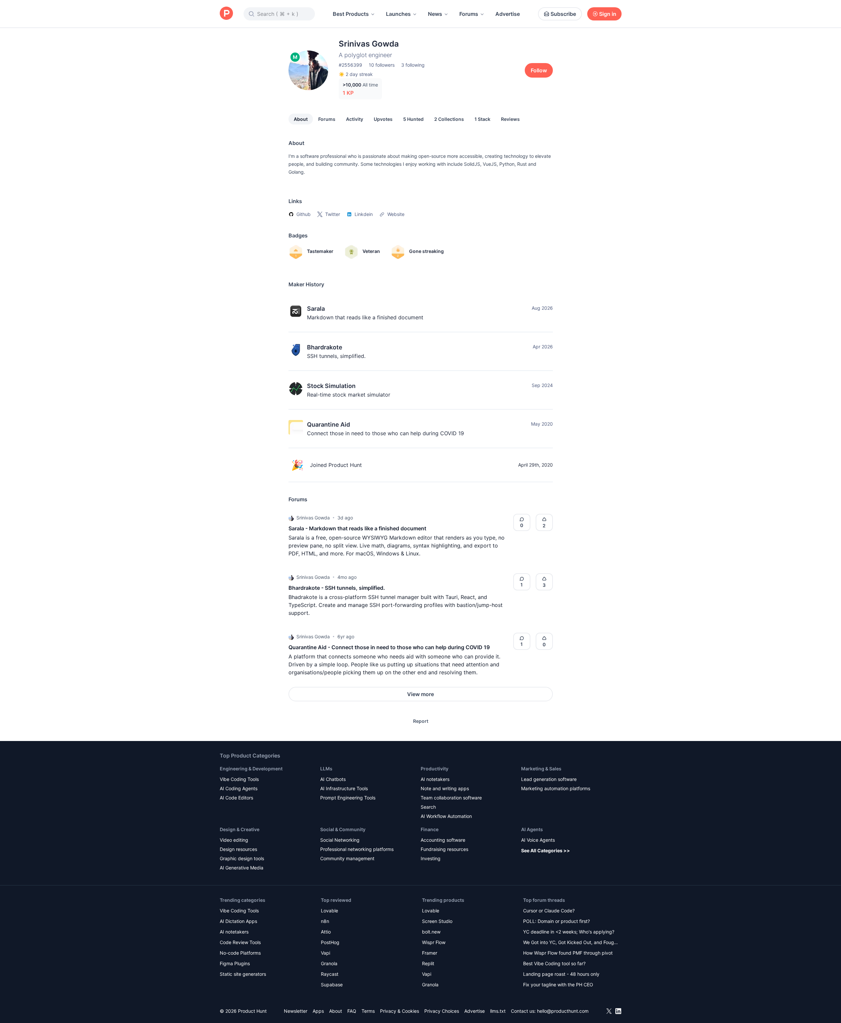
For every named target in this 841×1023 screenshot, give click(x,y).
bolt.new (431, 932)
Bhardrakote (324, 347)
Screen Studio (437, 921)
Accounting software (443, 840)
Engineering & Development (251, 768)
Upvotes (383, 119)
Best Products (351, 14)
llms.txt (498, 1011)
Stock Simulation (331, 385)
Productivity (434, 768)
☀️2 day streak (356, 74)
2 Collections (449, 119)
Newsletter (295, 1011)
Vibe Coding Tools (239, 779)
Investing (430, 858)
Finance (430, 829)
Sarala (316, 308)
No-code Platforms (240, 953)
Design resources (238, 849)
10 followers (382, 65)
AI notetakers (435, 779)
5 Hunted (413, 119)
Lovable (329, 910)
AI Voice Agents (538, 840)
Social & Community (342, 829)
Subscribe (563, 14)
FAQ (351, 1011)
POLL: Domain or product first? (556, 921)
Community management (347, 858)
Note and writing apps (445, 788)
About (301, 119)
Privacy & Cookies (399, 1011)
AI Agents (532, 829)
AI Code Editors (236, 797)
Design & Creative (239, 829)
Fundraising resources (444, 849)
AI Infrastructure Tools (344, 788)
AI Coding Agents (238, 788)
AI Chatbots (333, 779)
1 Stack (482, 119)
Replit (428, 963)
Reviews (510, 119)
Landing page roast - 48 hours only (561, 974)
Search (428, 807)
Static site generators (243, 974)
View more (420, 694)
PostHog (330, 942)
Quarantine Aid (328, 424)
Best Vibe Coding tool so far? (554, 963)
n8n (325, 921)
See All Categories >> (545, 850)
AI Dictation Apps (238, 921)
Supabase (332, 984)
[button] (291, 518)
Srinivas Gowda (313, 517)
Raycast (329, 974)
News (435, 14)
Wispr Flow (433, 942)
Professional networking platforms (357, 849)
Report (420, 721)
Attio (326, 932)
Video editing (234, 840)
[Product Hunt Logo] (226, 14)
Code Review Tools (240, 942)
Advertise (507, 14)
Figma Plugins (235, 963)
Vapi (325, 953)
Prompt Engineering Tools (347, 797)
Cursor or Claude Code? (549, 910)
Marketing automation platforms (555, 788)
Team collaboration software (451, 797)
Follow (539, 70)
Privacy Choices (441, 1011)
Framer (429, 953)
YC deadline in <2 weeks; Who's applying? (568, 932)
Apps (318, 1011)
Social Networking (340, 840)
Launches (398, 14)
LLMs (326, 768)
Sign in (607, 14)
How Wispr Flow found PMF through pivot (568, 953)
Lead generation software (549, 779)
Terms (368, 1011)
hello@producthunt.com (563, 1011)
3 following (413, 65)
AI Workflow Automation (446, 816)
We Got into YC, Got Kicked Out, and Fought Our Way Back (570, 942)
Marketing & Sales (541, 768)
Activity (354, 119)
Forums (468, 14)
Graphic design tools (242, 858)
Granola (329, 963)
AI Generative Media (241, 867)
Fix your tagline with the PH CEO (558, 984)
